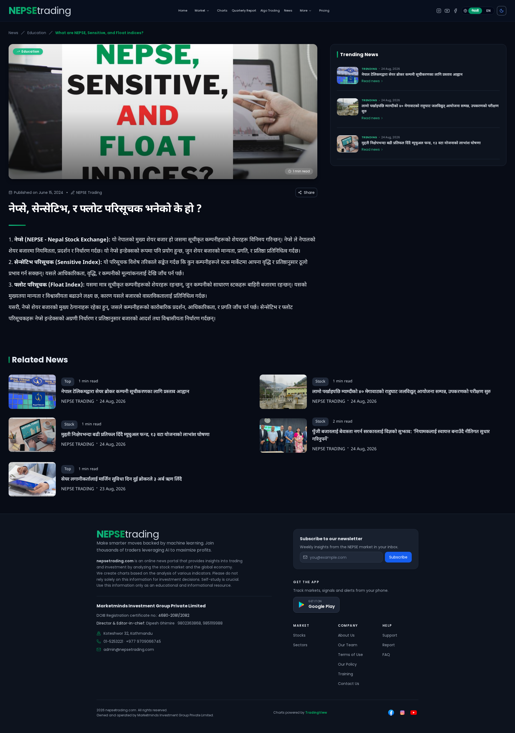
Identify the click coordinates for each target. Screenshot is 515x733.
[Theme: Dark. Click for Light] (501, 11)
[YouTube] (447, 10)
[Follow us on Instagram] (402, 712)
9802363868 (189, 623)
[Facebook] (455, 10)
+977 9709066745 (143, 641)
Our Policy (347, 664)
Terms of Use (350, 654)
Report (388, 645)
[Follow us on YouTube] (413, 712)
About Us (346, 635)
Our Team (347, 645)
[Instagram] (438, 10)
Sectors (300, 645)
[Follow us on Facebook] (391, 712)
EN (488, 10)
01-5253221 (113, 641)
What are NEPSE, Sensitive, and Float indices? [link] (99, 32)
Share (309, 192)
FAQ (386, 654)
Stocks (299, 635)
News (13, 32)
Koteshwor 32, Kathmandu (128, 633)
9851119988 (213, 623)
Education (36, 32)
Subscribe (398, 557)
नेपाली (475, 10)
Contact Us (348, 683)
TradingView (316, 712)
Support (389, 635)
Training (345, 674)
